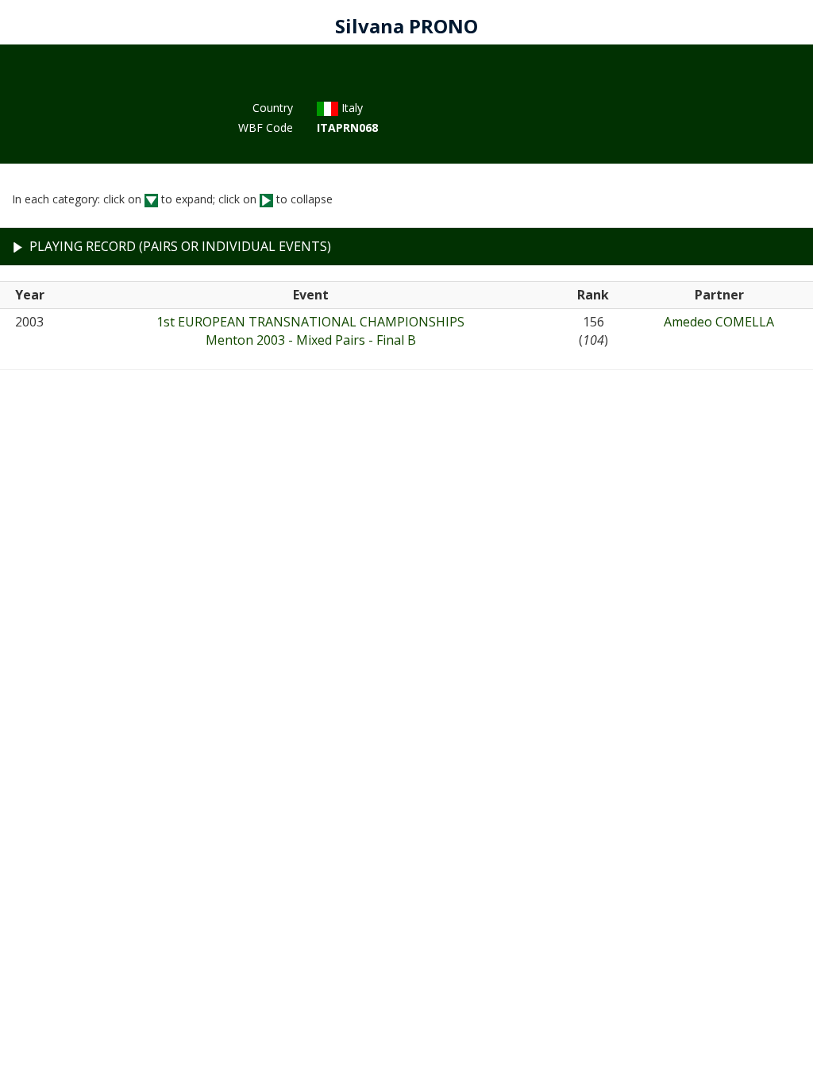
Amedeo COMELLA (719, 321)
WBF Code (265, 127)
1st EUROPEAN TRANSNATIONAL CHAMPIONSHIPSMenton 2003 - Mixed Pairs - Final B (310, 331)
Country (272, 107)
